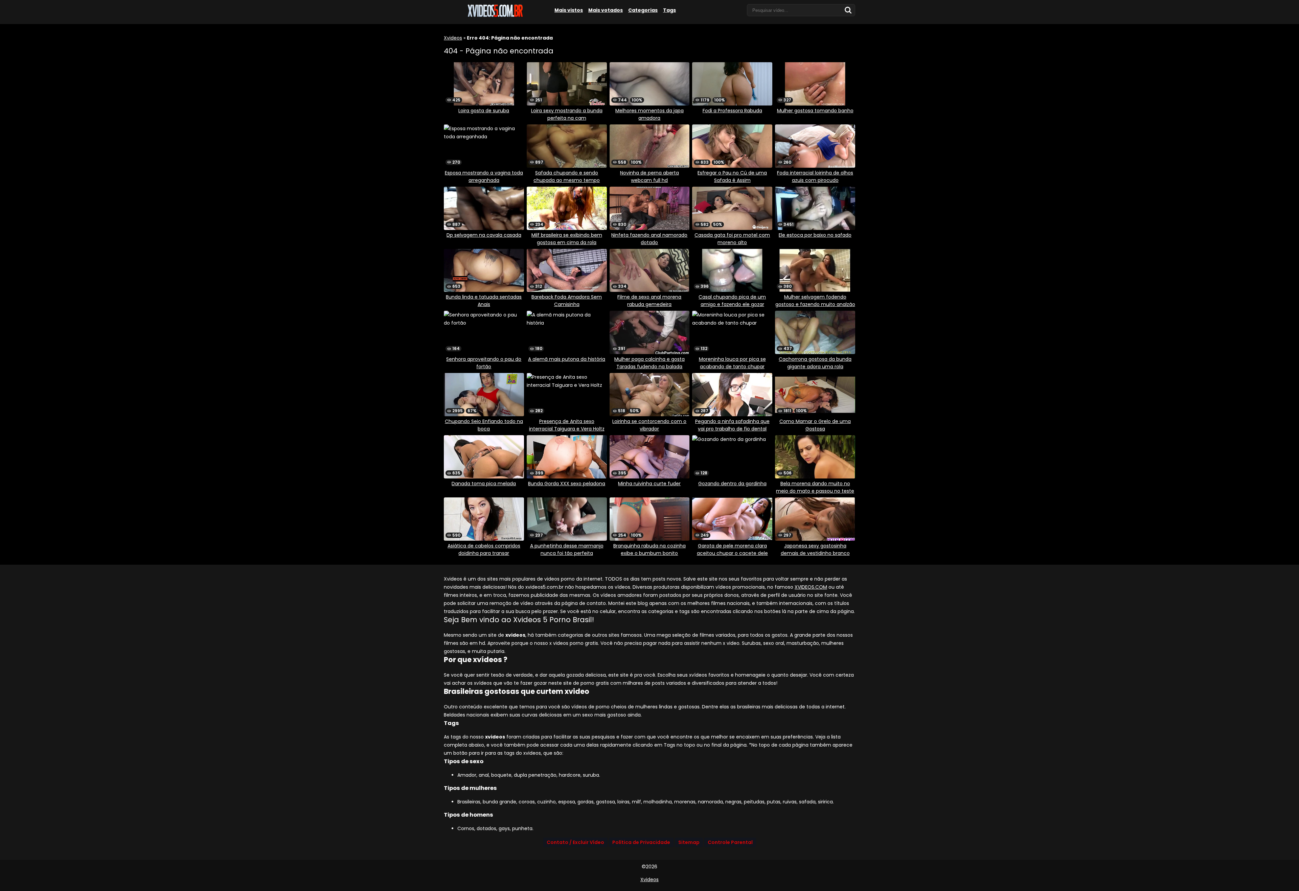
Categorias (643, 10)
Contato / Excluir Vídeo (575, 842)
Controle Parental (730, 842)
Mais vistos (568, 10)
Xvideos (453, 37)
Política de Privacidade (641, 842)
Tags (669, 10)
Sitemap (689, 842)
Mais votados (605, 10)
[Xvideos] (494, 16)
